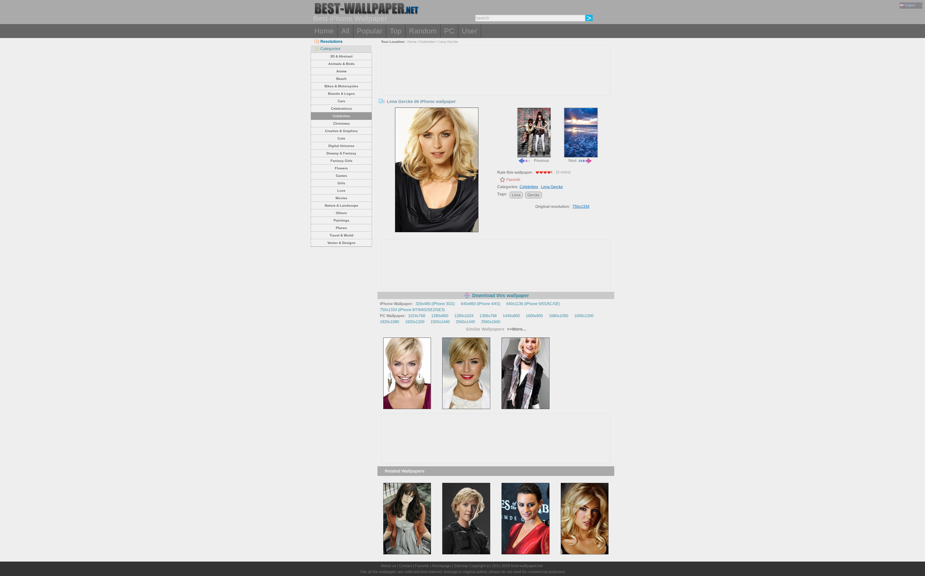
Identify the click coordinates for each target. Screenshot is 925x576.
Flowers (341, 168)
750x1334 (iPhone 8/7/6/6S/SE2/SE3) (412, 310)
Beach (341, 79)
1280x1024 (464, 316)
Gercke (533, 195)
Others (341, 213)
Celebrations (341, 108)
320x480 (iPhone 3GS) (435, 304)
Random (423, 31)
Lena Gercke (448, 42)
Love (341, 190)
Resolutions (331, 41)
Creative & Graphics (341, 131)
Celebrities (341, 116)
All (345, 31)
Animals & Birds (341, 64)
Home (324, 31)
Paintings (341, 220)
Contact (405, 566)
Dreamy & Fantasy (341, 153)
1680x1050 (558, 316)
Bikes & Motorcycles (341, 86)
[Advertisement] (496, 81)
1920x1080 (389, 322)
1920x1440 (440, 322)
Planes (341, 228)
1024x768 (416, 316)
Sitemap (461, 566)
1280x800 (439, 316)
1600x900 (534, 316)
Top (396, 31)
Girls (341, 183)
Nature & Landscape (341, 205)
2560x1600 (490, 322)
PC (449, 31)
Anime (341, 71)
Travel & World (341, 235)
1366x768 (488, 316)
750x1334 (580, 207)
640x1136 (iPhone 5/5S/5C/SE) (533, 304)
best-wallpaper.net (526, 566)
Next (572, 161)
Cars (341, 101)
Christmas (341, 123)
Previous (541, 161)
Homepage (441, 566)
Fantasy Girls (341, 161)
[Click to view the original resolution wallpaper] (436, 170)
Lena (516, 195)
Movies (341, 198)
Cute (341, 138)
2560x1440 (465, 322)
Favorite (513, 180)
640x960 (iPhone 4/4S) (480, 304)
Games (341, 176)
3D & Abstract (341, 56)
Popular (369, 31)
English (910, 5)
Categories (330, 49)
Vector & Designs (341, 243)
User (469, 31)
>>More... (516, 329)
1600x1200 (584, 316)
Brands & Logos (341, 94)
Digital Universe (341, 146)
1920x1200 (414, 322)
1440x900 (511, 316)
